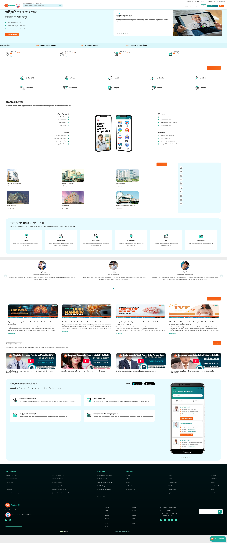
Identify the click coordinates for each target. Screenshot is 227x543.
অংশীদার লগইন (222, 1)
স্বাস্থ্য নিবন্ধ (189, 1)
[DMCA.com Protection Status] (64, 531)
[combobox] (212, 1)
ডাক (200, 1)
